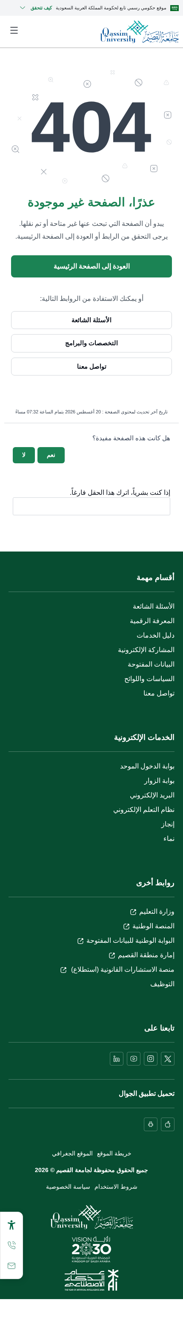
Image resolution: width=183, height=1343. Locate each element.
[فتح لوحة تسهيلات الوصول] (11, 1225)
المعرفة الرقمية (152, 620)
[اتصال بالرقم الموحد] (11, 1245)
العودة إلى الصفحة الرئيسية (92, 266)
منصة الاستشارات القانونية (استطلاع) (121, 969)
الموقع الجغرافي (72, 1153)
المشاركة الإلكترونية (146, 649)
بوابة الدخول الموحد (147, 766)
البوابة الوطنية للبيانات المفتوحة (130, 940)
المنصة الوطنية (153, 926)
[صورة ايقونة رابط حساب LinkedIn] (116, 1059)
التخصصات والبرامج (91, 343)
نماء (168, 838)
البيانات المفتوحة (151, 664)
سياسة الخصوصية (68, 1186)
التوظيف (162, 984)
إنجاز (167, 824)
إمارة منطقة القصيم (146, 955)
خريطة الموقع (114, 1153)
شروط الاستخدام (115, 1186)
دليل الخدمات (155, 635)
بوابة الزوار (159, 780)
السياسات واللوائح (149, 678)
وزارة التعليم (156, 911)
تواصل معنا (91, 366)
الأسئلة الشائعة (91, 319)
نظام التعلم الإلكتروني (143, 809)
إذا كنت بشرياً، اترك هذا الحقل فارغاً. (120, 492)
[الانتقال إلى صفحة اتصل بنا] (11, 1266)
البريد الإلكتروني (152, 795)
